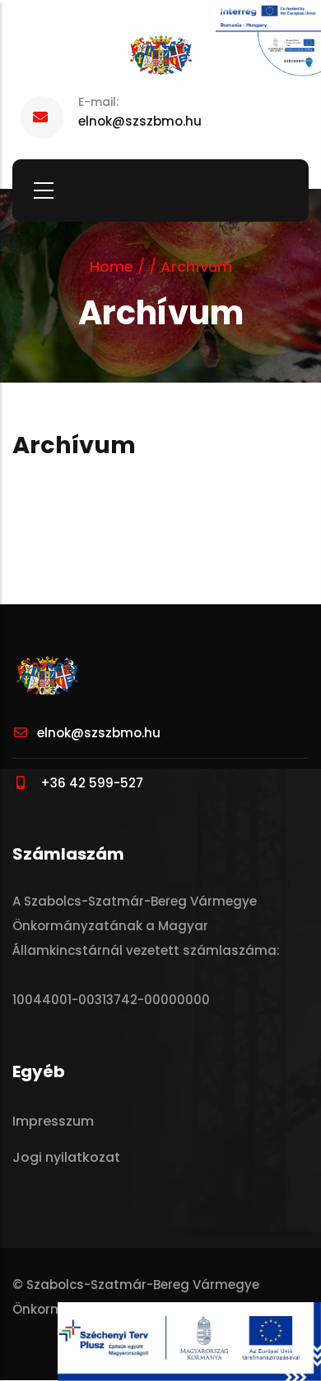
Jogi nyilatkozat (66, 1157)
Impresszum (53, 1121)
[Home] (160, 56)
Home (111, 266)
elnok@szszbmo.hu (98, 732)
